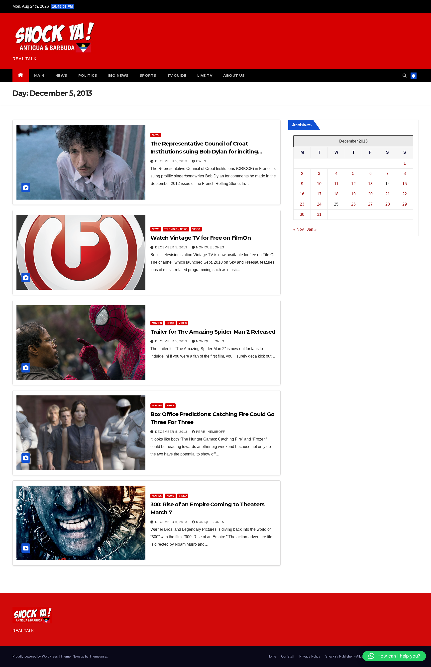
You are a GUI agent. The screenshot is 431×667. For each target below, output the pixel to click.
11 (336, 183)
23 (302, 204)
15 (404, 183)
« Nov (298, 229)
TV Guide (176, 75)
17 (319, 194)
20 (370, 194)
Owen (201, 161)
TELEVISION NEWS (176, 229)
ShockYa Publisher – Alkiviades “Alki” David (357, 656)
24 (319, 204)
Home (272, 656)
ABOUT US (234, 75)
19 (353, 194)
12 (353, 183)
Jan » (312, 229)
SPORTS (148, 75)
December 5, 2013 (171, 161)
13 (370, 183)
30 (302, 214)
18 (336, 194)
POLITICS (87, 75)
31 (319, 214)
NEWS (61, 75)
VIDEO (196, 229)
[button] (405, 76)
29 (404, 204)
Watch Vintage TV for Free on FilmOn (200, 237)
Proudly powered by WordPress (35, 656)
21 (387, 194)
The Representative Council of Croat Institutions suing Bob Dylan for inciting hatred (204, 151)
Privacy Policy (309, 656)
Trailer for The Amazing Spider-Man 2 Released (213, 331)
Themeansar (98, 656)
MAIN (39, 75)
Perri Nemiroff (210, 432)
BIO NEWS (118, 75)
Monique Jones (210, 247)
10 (319, 183)
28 (387, 204)
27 (370, 204)
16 (302, 194)
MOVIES (157, 323)
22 (404, 194)
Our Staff (287, 656)
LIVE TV (205, 75)
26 (353, 204)
